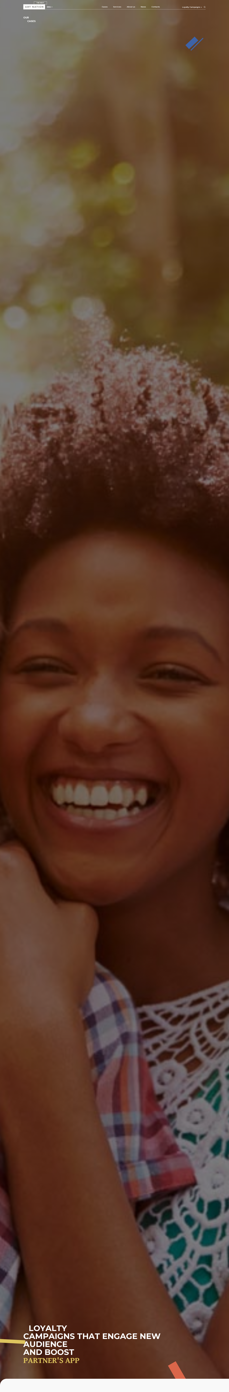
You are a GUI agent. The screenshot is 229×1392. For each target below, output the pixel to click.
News (143, 7)
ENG (49, 7)
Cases (105, 7)
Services (117, 7)
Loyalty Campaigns (191, 7)
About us (131, 7)
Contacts (155, 7)
